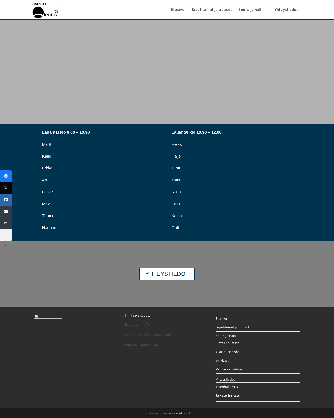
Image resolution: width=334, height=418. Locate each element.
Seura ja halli (226, 336)
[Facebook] (6, 176)
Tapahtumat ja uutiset (232, 327)
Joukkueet (223, 360)
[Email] (6, 211)
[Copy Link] (6, 223)
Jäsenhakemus (227, 387)
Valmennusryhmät (230, 369)
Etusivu (221, 318)
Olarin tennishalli (229, 352)
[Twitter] (6, 188)
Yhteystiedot (225, 379)
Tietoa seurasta (227, 343)
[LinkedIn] (6, 200)
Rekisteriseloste (228, 395)
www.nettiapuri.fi (180, 413)
